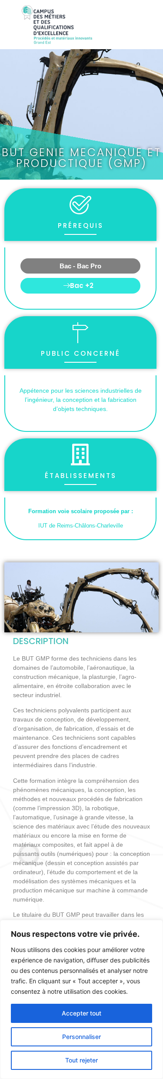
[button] (80, 286)
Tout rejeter (81, 1060)
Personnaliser (81, 1036)
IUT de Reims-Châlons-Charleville (80, 525)
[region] (81, 999)
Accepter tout (81, 1013)
